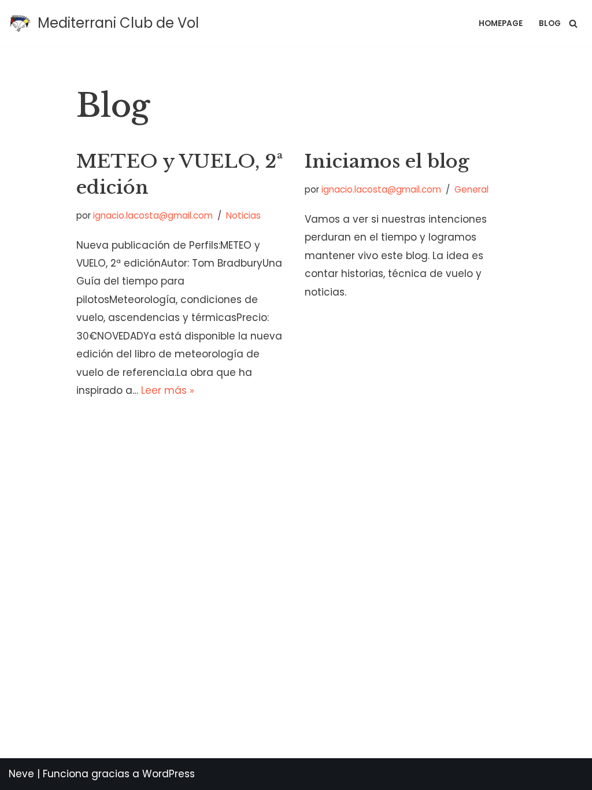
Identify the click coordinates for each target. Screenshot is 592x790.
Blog (550, 23)
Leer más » (167, 390)
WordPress (168, 774)
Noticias (243, 215)
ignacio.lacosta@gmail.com (153, 215)
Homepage (501, 23)
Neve (21, 774)
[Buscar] (573, 23)
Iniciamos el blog (387, 161)
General (471, 189)
